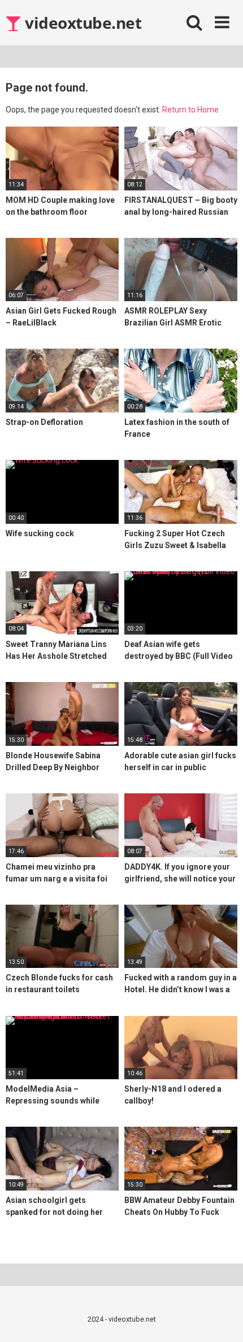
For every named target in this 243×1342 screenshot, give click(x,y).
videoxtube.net (81, 22)
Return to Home (190, 109)
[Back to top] (222, 1319)
